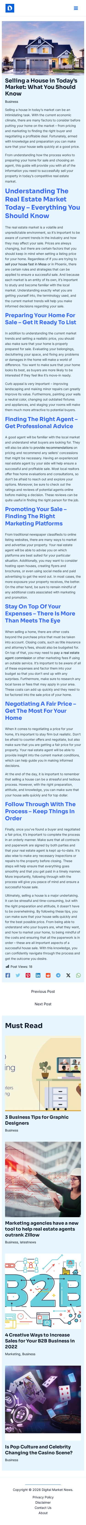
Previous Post (43, 991)
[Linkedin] (38, 975)
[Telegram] (58, 975)
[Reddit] (48, 975)
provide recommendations (53, 447)
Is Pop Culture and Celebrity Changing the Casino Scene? (38, 1450)
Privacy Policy (43, 1497)
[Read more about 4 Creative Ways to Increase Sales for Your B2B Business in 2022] (43, 1291)
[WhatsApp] (78, 975)
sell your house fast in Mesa (26, 264)
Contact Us (43, 1508)
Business (11, 101)
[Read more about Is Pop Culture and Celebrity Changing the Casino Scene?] (43, 1403)
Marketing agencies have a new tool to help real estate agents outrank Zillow (41, 1229)
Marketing (12, 1354)
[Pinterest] (28, 975)
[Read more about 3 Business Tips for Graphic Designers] (43, 1073)
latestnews (28, 1242)
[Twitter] (18, 975)
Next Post (43, 1004)
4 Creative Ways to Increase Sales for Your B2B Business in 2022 (40, 1341)
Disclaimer (43, 1502)
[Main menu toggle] (75, 8)
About (43, 1513)
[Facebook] (8, 975)
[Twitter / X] (68, 975)
